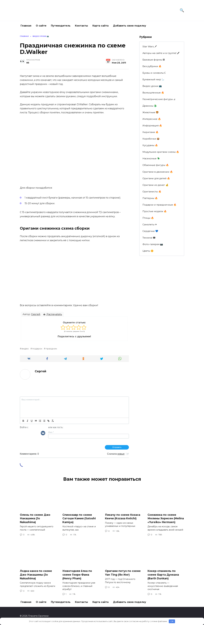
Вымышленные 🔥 (153, 92)
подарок (37, 348)
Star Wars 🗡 (149, 46)
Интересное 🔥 (151, 119)
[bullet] (44, 421)
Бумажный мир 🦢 (153, 79)
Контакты (81, 25)
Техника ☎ (149, 237)
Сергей (35, 314)
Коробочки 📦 (150, 138)
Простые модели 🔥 (154, 211)
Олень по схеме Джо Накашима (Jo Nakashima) (35, 518)
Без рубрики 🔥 (151, 66)
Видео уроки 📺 (152, 86)
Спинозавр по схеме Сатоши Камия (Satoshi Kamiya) (79, 518)
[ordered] (40, 421)
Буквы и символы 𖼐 (154, 72)
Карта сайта (100, 25)
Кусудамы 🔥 (150, 145)
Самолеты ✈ (149, 224)
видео (25, 348)
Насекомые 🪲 (151, 158)
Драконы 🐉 (149, 105)
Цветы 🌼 (148, 250)
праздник (51, 348)
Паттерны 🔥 (150, 198)
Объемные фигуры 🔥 (155, 165)
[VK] (43, 433)
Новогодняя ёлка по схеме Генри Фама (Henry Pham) (77, 574)
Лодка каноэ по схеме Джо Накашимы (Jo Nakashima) (36, 574)
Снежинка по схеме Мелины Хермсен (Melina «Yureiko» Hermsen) (166, 518)
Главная (26, 25)
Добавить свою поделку (129, 25)
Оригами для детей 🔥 (156, 178)
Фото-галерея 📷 (152, 244)
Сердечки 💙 (150, 231)
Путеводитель (60, 25)
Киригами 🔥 (150, 132)
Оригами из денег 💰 (155, 185)
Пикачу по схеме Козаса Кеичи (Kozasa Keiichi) (122, 516)
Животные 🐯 (150, 112)
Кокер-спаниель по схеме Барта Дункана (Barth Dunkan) (163, 574)
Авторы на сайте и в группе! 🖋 (161, 53)
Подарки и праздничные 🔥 (159, 204)
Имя (51, 432)
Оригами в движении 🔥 (157, 171)
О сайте (41, 25)
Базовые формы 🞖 (153, 59)
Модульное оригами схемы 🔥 (160, 151)
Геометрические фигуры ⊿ (158, 99)
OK (172, 621)
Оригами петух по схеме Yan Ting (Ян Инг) (123, 572)
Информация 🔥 (152, 125)
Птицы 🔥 (148, 217)
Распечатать (54, 314)
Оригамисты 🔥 (151, 191)
